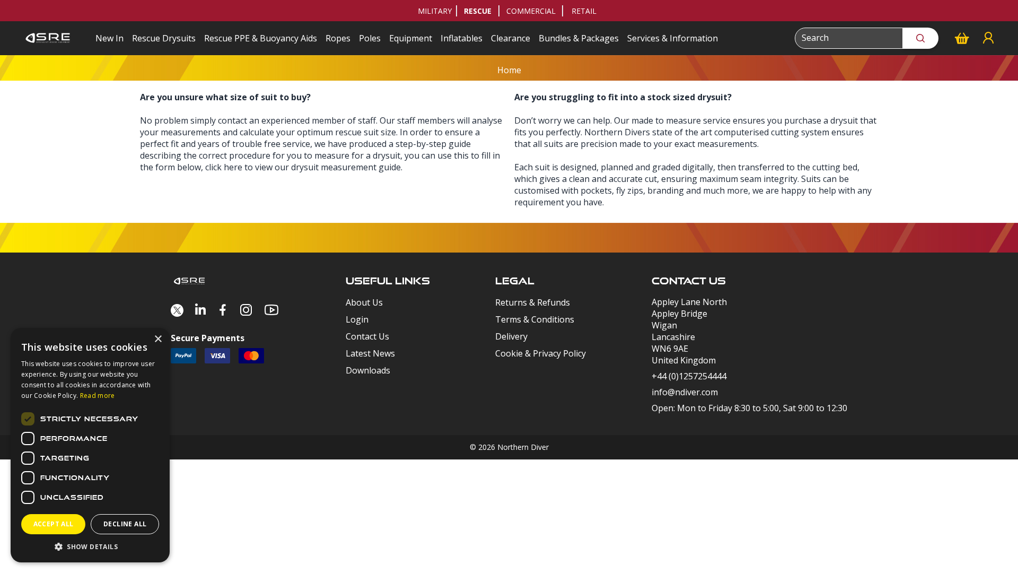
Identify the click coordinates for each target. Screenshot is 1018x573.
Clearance (510, 38)
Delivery (511, 336)
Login (357, 319)
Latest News (370, 353)
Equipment (410, 38)
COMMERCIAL (531, 11)
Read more (97, 395)
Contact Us (367, 336)
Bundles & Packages (579, 38)
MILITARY (435, 11)
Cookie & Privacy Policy (540, 353)
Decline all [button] (124, 523)
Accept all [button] (53, 523)
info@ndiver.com (685, 392)
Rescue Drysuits (164, 38)
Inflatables (461, 38)
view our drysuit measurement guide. (328, 167)
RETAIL (584, 11)
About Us (364, 302)
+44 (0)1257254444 (689, 376)
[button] (90, 546)
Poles (370, 38)
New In (109, 38)
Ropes (338, 38)
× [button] (158, 339)
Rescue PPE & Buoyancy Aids (260, 38)
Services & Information (672, 38)
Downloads (368, 370)
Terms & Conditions (534, 319)
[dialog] (90, 445)
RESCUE (478, 11)
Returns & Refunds (532, 302)
